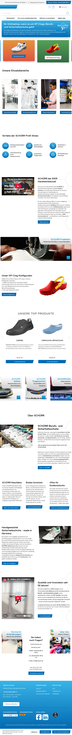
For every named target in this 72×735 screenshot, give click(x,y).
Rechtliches (57, 685)
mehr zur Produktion (10, 563)
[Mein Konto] (49, 7)
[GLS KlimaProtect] (55, 715)
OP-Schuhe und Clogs (19, 57)
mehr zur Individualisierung (59, 508)
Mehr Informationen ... (7, 733)
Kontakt (38, 689)
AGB (54, 689)
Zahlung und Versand (43, 694)
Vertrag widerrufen (11, 704)
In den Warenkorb (19, 362)
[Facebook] (39, 717)
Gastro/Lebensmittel (10, 112)
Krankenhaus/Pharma (29, 112)
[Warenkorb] (53, 7)
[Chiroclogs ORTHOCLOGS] (52, 327)
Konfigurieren (45, 732)
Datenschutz (57, 691)
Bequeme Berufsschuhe (53, 56)
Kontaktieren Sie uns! (36, 673)
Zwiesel (19, 341)
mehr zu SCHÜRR (45, 468)
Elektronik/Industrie (49, 112)
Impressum (56, 694)
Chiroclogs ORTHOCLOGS (52, 341)
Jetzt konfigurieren (9, 294)
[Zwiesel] (20, 327)
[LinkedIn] (45, 717)
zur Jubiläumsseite (45, 616)
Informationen (41, 685)
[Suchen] (68, 13)
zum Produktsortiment (34, 507)
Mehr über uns (44, 222)
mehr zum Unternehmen (11, 508)
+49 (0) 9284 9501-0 (59, 2)
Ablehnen (34, 732)
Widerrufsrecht (41, 691)
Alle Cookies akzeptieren (61, 732)
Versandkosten (32, 725)
